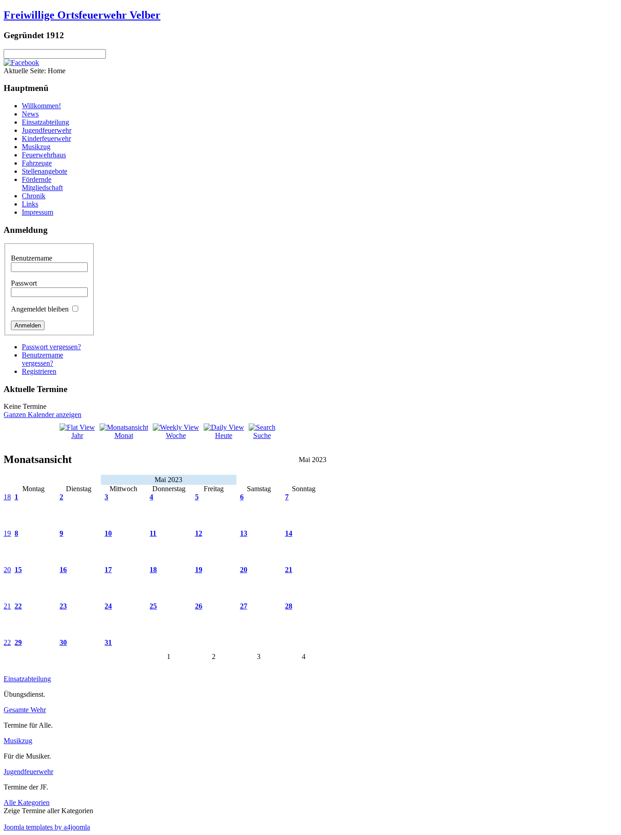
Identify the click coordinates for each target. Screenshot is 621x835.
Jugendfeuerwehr (46, 130)
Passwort (24, 283)
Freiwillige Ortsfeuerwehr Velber (82, 15)
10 (108, 533)
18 (7, 497)
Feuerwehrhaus (44, 155)
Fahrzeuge (37, 163)
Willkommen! (41, 106)
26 (198, 606)
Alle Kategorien (27, 802)
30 (63, 642)
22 (18, 606)
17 (108, 569)
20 (7, 569)
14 (288, 533)
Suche (262, 435)
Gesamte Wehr (25, 710)
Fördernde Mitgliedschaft (42, 183)
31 (108, 642)
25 (153, 606)
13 (243, 533)
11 (153, 533)
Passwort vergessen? (51, 347)
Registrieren (39, 371)
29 (18, 642)
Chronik (33, 196)
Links (30, 204)
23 (63, 606)
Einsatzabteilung (45, 122)
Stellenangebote (44, 171)
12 (198, 533)
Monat (124, 435)
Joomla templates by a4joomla (47, 827)
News (30, 114)
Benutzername (31, 258)
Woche (176, 435)
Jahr (77, 435)
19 (7, 533)
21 (288, 569)
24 (108, 606)
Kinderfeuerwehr (46, 138)
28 (288, 606)
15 (18, 569)
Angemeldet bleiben (40, 309)
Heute (223, 435)
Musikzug (36, 147)
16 (63, 569)
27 (243, 606)
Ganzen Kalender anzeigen (42, 414)
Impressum (37, 212)
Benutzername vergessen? (42, 359)
